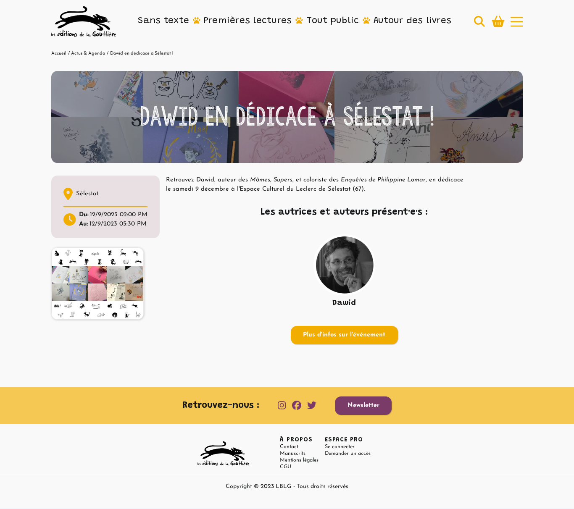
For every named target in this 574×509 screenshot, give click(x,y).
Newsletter (363, 405)
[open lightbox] (97, 283)
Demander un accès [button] (348, 453)
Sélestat (87, 194)
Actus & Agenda (88, 53)
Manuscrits (292, 453)
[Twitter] (311, 406)
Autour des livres (412, 21)
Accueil (58, 53)
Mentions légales (299, 460)
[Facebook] (296, 406)
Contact (289, 446)
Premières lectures (248, 21)
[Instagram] (282, 406)
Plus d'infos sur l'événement (344, 335)
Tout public (332, 21)
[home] (83, 21)
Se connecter (340, 446)
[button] (163, 21)
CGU (285, 467)
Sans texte (163, 21)
